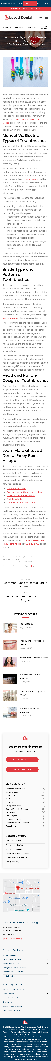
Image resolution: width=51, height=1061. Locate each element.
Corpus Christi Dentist (38, 1042)
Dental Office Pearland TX (26, 1034)
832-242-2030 (31, 543)
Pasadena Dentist (39, 1051)
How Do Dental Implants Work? (32, 693)
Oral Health (15, 559)
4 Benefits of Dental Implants (30, 710)
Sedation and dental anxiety (21, 495)
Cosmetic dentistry (16, 488)
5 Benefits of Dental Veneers (30, 676)
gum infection (10, 318)
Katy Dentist (27, 1047)
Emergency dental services (21, 502)
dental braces (31, 179)
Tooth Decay (26, 623)
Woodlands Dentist (29, 1059)
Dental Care (18, 557)
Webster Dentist (34, 1056)
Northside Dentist (24, 1051)
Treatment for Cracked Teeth (32, 642)
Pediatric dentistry (16, 499)
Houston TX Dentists (40, 1032)
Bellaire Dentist (34, 1039)
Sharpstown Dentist (28, 1054)
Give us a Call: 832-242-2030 (26, 8)
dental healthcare (14, 566)
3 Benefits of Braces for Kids (34, 657)
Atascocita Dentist (31, 1037)
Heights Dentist (25, 1044)
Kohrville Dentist (40, 1047)
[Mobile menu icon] (46, 17)
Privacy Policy (16, 1032)
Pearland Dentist (11, 1054)
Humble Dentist (39, 1044)
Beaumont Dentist (19, 1039)
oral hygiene (27, 566)
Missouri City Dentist (33, 1049)
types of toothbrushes (40, 566)
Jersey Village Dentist (12, 1047)
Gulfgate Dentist (11, 1044)
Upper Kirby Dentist (18, 1056)
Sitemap (26, 1032)
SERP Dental (25, 1029)
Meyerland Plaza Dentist (14, 1049)
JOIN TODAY (30, 3)
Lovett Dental (14, 1027)
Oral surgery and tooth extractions (24, 492)
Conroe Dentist (22, 1042)
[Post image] (11, 629)
